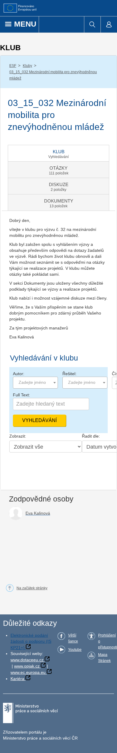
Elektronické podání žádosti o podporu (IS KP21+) (30, 641)
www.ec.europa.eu (28, 672)
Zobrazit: (17, 436)
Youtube (75, 650)
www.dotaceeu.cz (27, 659)
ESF (12, 66)
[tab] (58, 153)
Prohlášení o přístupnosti (107, 641)
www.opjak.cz (27, 666)
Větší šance (73, 638)
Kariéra (17, 678)
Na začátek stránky (31, 588)
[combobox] (35, 383)
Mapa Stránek (104, 658)
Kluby (27, 66)
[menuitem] (92, 24)
